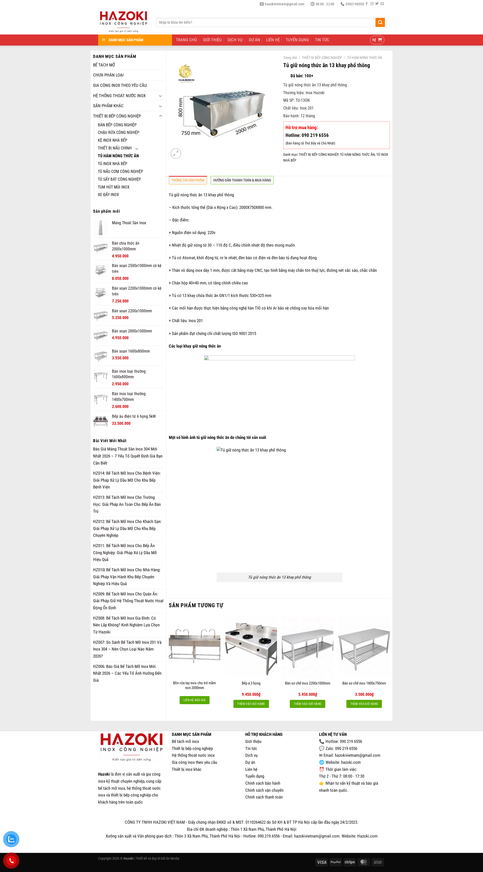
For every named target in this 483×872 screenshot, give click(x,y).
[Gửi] (380, 22)
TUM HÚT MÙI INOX (114, 187)
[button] (377, 40)
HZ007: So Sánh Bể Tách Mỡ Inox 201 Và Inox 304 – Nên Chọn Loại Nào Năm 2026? (127, 649)
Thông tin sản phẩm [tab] (188, 180)
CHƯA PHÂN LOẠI (108, 75)
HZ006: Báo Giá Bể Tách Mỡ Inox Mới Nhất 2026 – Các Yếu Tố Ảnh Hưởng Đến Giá (127, 673)
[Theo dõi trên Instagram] (372, 4)
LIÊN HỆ (273, 40)
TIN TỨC (322, 40)
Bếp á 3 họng (251, 683)
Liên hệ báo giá (195, 700)
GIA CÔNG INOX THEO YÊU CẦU (120, 85)
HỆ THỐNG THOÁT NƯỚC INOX (119, 95)
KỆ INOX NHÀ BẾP (112, 140)
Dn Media (172, 858)
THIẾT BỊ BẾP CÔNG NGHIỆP (117, 116)
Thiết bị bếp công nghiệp (192, 748)
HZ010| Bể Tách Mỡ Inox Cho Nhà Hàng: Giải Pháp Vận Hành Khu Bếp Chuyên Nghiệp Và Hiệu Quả (126, 576)
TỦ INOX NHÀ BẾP (112, 164)
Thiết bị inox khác (187, 769)
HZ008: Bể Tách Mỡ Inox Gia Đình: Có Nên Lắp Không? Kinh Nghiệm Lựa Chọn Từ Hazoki (126, 625)
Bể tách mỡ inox (185, 741)
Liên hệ (251, 769)
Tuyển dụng (254, 776)
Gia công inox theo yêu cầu (194, 762)
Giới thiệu (253, 741)
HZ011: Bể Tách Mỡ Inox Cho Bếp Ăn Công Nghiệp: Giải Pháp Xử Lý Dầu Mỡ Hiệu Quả (125, 552)
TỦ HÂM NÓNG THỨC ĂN (118, 156)
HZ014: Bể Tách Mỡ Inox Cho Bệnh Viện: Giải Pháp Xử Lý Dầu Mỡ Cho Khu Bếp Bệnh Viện (127, 480)
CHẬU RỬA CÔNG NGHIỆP (118, 132)
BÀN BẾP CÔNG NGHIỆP (117, 125)
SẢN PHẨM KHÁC (108, 105)
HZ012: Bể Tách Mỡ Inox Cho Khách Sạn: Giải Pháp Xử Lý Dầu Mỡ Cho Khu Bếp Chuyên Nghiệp (127, 528)
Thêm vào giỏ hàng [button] (251, 704)
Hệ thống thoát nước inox (193, 755)
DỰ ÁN (254, 40)
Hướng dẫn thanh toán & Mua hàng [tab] (242, 180)
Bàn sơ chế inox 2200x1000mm (307, 683)
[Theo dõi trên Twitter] (377, 4)
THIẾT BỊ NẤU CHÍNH (115, 148)
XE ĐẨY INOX (108, 195)
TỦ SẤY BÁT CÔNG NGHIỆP (119, 179)
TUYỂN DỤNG (297, 40)
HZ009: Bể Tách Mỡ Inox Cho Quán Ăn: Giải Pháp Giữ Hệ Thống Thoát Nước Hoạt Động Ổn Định (128, 600)
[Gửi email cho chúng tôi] (382, 4)
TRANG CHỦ (186, 40)
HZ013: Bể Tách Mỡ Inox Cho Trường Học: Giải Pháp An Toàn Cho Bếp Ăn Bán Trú (127, 504)
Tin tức (251, 748)
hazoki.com (351, 762)
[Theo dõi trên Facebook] (366, 4)
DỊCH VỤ (235, 40)
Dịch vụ (251, 755)
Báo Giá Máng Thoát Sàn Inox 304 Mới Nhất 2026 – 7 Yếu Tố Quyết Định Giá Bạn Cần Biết (128, 455)
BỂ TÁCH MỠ (104, 64)
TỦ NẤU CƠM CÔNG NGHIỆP (120, 171)
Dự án (250, 762)
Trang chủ (290, 58)
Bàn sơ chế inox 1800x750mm (364, 683)
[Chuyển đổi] (160, 95)
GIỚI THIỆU (212, 40)
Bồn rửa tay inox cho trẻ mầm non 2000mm (194, 685)
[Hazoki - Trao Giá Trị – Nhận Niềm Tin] (123, 21)
